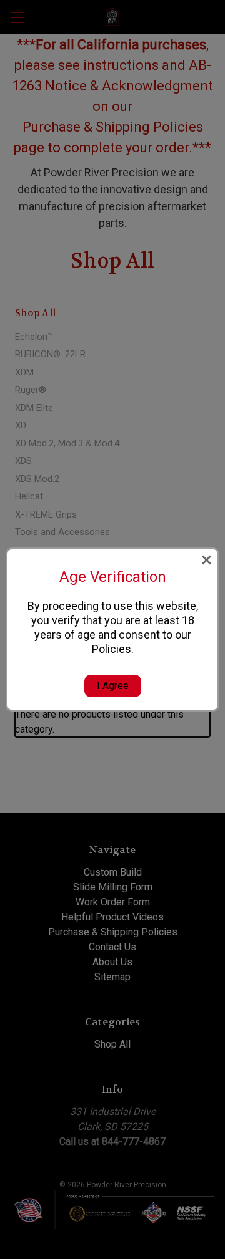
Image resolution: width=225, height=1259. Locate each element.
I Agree (113, 686)
